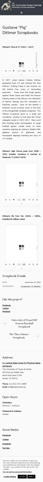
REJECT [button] (31, 476)
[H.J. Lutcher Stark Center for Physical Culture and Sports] (21, 5)
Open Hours (10, 397)
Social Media (10, 429)
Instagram (6, 444)
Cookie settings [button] (10, 477)
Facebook (6, 305)
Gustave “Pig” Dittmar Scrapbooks (20, 30)
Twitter (5, 308)
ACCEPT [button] (22, 476)
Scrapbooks (25, 286)
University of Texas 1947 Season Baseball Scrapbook (24, 323)
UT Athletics (36, 286)
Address (7, 357)
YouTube (6, 448)
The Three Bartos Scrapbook (18, 336)
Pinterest (6, 311)
